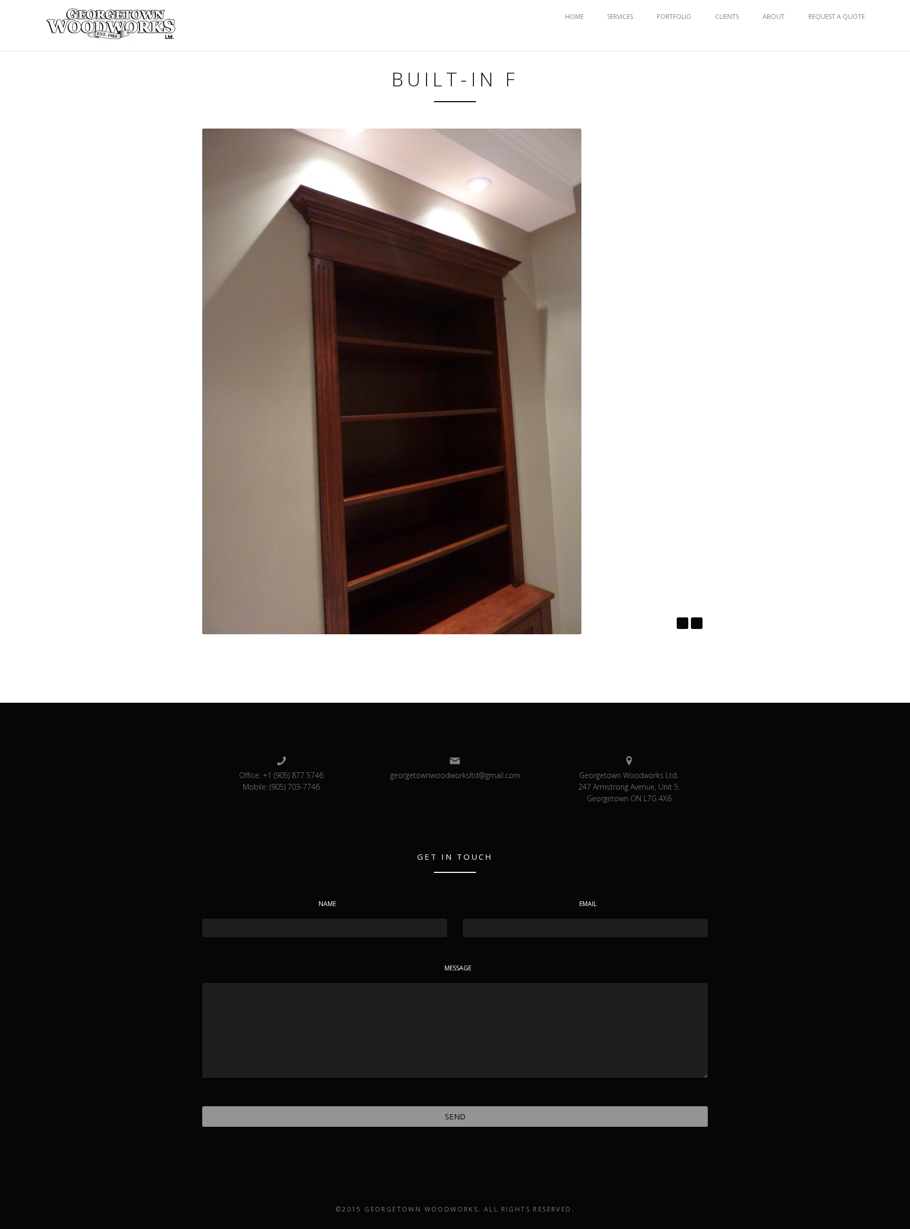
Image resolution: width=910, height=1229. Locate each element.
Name (327, 903)
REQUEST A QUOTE (836, 16)
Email (588, 903)
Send (455, 1116)
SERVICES (620, 16)
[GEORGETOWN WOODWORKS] (111, 24)
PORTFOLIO (674, 16)
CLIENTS (727, 16)
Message (457, 967)
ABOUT (774, 16)
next (697, 623)
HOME (574, 16)
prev (682, 623)
